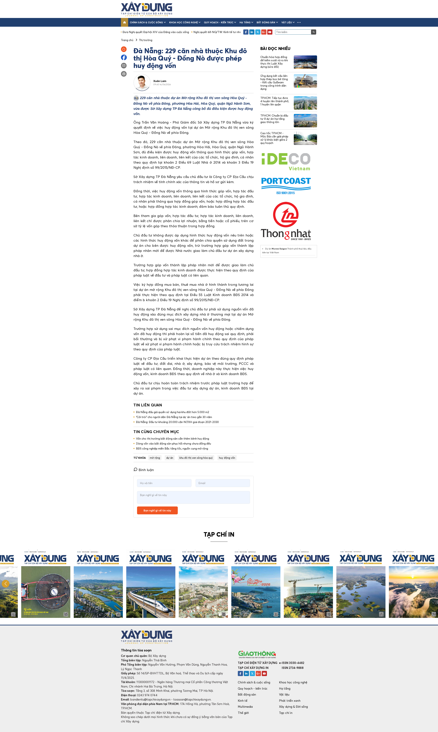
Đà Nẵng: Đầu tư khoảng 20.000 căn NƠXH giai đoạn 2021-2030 (177, 422)
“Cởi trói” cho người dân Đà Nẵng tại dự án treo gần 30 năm (174, 417)
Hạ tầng (245, 22)
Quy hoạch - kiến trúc (218, 22)
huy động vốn (227, 457)
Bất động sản (266, 22)
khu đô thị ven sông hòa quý (196, 457)
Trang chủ (127, 40)
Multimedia (245, 706)
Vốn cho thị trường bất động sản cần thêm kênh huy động (172, 438)
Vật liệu (286, 22)
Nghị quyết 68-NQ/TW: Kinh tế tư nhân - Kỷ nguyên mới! (190, 32)
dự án (169, 457)
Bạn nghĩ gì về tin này (157, 510)
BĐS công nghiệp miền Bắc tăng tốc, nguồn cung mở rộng (172, 448)
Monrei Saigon (279, 248)
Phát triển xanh (289, 700)
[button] (299, 22)
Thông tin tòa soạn (136, 650)
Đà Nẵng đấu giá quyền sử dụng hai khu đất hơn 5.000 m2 (172, 412)
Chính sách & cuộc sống (146, 22)
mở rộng (155, 457)
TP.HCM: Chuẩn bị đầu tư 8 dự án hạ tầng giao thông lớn (274, 119)
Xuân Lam (159, 81)
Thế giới (243, 713)
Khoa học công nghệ (183, 22)
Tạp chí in (285, 713)
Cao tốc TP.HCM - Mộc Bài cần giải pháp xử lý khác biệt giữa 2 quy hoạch (274, 138)
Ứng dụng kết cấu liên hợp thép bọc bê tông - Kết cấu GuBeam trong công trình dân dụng (274, 82)
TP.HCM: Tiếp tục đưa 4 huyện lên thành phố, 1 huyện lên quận (274, 101)
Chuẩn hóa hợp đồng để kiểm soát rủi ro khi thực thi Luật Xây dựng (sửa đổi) (274, 62)
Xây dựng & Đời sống (293, 706)
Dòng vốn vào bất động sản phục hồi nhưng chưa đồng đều (173, 443)
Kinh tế (242, 700)
